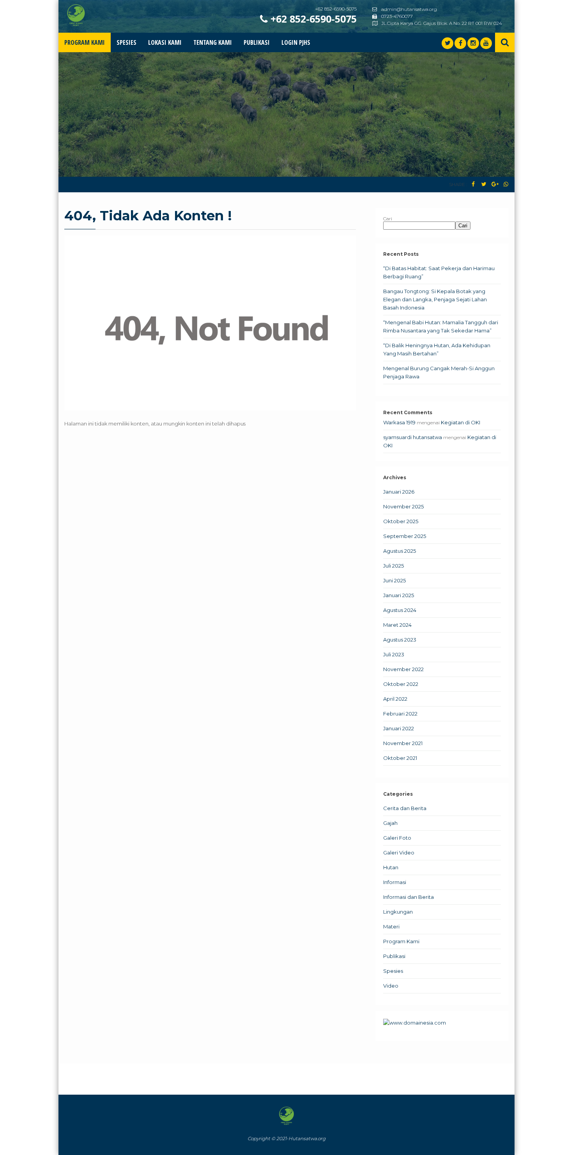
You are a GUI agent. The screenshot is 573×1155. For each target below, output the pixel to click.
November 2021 (403, 743)
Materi (391, 926)
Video (390, 986)
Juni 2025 (394, 580)
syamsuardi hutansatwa (412, 437)
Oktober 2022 (400, 684)
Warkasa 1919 (399, 422)
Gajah (390, 823)
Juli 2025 (393, 566)
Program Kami (84, 42)
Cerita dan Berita (404, 808)
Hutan (390, 867)
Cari (387, 219)
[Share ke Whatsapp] (506, 184)
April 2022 (395, 699)
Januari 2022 (398, 728)
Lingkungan (398, 912)
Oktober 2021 (400, 758)
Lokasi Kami (165, 42)
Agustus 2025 (399, 551)
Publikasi (257, 42)
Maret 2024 (397, 625)
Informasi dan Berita (408, 897)
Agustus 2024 (399, 610)
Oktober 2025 (400, 521)
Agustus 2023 (399, 639)
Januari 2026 (398, 492)
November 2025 (403, 506)
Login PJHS (295, 42)
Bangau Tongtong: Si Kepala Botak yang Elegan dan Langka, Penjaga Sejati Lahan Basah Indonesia (435, 299)
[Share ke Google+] (495, 184)
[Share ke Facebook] (473, 184)
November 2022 (403, 669)
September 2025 (404, 536)
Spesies (126, 42)
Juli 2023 (393, 654)
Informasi (394, 882)
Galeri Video (398, 852)
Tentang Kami (212, 42)
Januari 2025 (398, 595)
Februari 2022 (400, 713)
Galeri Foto (397, 838)
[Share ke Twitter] (484, 184)
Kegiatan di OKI (460, 422)
